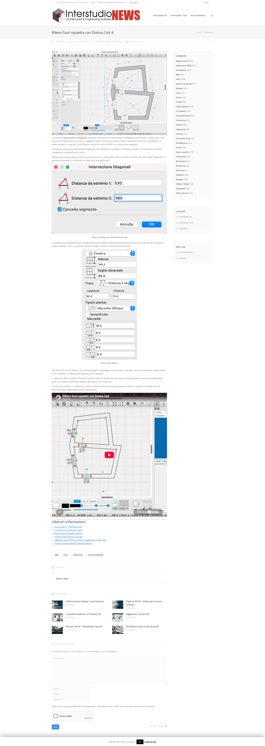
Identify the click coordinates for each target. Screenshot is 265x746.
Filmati (119, 41)
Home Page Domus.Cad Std (68, 537)
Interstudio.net (185, 217)
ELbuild (182, 258)
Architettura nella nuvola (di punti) (142, 626)
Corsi (178, 93)
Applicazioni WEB (183, 65)
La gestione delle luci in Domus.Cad (83, 614)
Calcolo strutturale (184, 84)
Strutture (180, 179)
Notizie (179, 147)
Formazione (181, 111)
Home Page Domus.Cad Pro (69, 533)
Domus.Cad (77, 555)
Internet (179, 134)
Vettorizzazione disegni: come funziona (85, 601)
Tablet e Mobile (182, 184)
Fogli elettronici (182, 106)
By (135, 41)
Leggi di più (150, 742)
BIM (108, 41)
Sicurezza (180, 170)
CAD (114, 41)
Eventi (178, 97)
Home (199, 32)
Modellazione (182, 143)
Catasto (179, 88)
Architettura (208, 32)
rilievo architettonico (95, 555)
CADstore (183, 228)
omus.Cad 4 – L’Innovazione (68, 527)
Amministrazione (186, 252)
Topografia (180, 188)
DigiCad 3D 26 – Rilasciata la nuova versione (144, 603)
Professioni (181, 157)
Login (206, 2)
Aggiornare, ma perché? (138, 614)
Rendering (180, 166)
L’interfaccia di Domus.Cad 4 (69, 530)
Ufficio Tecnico (182, 193)
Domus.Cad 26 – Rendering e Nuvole (84, 626)
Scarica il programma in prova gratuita (73, 543)
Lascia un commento (80, 41)
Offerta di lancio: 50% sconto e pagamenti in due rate (80, 540)
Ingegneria (180, 129)
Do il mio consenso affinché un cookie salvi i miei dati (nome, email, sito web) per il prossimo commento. (104, 706)
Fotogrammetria (183, 116)
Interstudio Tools (183, 138)
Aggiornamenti (182, 61)
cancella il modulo (157, 726)
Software (180, 175)
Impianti (179, 125)
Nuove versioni (182, 152)
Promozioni (181, 161)
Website (133, 2)
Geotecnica (181, 120)
